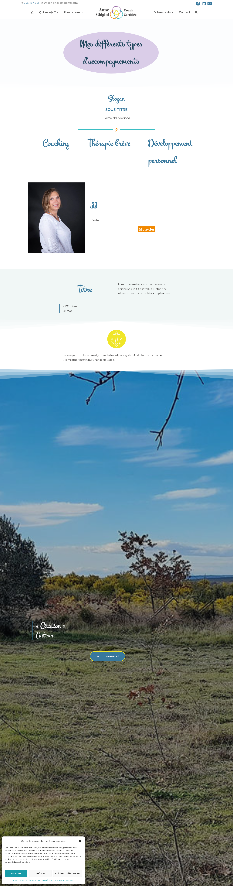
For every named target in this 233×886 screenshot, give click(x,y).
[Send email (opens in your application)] (209, 3)
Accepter (16, 873)
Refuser (40, 873)
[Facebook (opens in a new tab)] (198, 3)
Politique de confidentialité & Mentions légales (52, 880)
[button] (80, 841)
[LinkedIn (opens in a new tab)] (204, 3)
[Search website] (196, 12)
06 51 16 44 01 (31, 2)
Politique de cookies (22, 880)
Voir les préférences (67, 873)
